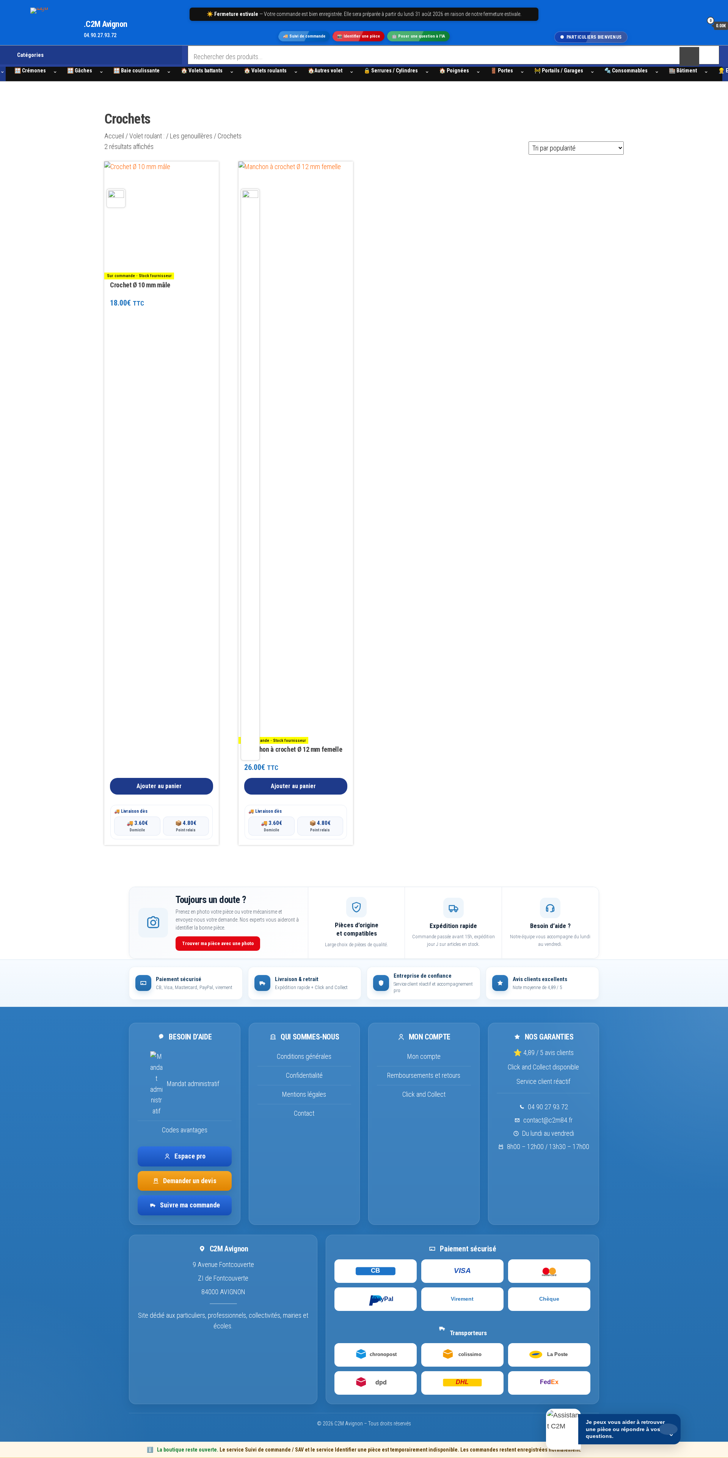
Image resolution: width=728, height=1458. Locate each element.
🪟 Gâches (79, 70)
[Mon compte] (695, 25)
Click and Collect (424, 1094)
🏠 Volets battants (202, 70)
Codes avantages (184, 1130)
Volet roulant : (147, 136)
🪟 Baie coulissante (136, 70)
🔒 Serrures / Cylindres (391, 70)
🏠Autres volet (325, 70)
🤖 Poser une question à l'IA (418, 36)
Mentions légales (304, 1094)
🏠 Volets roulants (265, 70)
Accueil (114, 136)
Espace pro (190, 1156)
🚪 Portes (501, 70)
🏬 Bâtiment (683, 70)
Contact (304, 1113)
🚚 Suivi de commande (304, 36)
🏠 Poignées (454, 70)
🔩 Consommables (626, 70)
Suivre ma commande (190, 1205)
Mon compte (424, 1056)
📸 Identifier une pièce (358, 36)
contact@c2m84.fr (548, 1120)
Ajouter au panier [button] (159, 786)
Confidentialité (304, 1075)
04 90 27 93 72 (548, 1107)
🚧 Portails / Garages (558, 70)
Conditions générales (304, 1056)
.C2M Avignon (105, 24)
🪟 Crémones (30, 70)
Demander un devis (190, 1180)
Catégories (30, 55)
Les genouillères (191, 136)
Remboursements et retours (423, 1075)
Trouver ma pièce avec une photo (218, 943)
